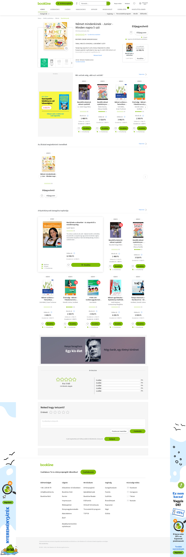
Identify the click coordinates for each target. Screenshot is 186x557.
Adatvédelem (67, 513)
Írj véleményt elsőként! (94, 34)
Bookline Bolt (45, 496)
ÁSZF (64, 518)
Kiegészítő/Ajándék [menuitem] (139, 9)
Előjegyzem (141, 32)
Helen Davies (102, 107)
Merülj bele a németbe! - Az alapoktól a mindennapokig (81, 223)
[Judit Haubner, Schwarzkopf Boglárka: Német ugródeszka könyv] (115, 287)
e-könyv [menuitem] (67, 9)
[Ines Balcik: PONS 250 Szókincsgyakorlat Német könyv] (93, 287)
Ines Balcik (93, 302)
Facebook (133, 488)
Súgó (107, 509)
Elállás (107, 513)
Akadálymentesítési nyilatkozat (69, 525)
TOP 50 (86, 513)
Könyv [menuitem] (42, 9)
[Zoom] (66, 48)
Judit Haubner (115, 302)
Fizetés (107, 492)
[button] (71, 62)
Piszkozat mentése (119, 431)
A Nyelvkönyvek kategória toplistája (53, 210)
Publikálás (138, 431)
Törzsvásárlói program (123, 14)
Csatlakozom (88, 472)
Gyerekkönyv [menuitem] (55, 9)
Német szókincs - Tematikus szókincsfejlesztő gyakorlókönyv (121, 103)
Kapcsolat (109, 505)
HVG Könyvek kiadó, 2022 (82, 31)
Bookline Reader (90, 496)
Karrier (64, 496)
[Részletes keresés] (77, 3)
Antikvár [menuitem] (94, 9)
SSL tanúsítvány (43, 543)
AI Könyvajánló (65, 3)
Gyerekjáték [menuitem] (123, 8)
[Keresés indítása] (108, 3)
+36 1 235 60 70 (45, 488)
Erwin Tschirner (121, 109)
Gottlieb (139, 109)
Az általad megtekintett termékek (52, 144)
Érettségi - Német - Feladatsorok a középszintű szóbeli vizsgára (139, 103)
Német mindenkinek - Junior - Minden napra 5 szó (48, 175)
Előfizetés (143, 14)
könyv (84, 81)
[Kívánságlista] (134, 3)
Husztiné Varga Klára (84, 107)
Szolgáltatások (110, 488)
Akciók (135, 14)
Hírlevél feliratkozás (91, 505)
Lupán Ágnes (71, 228)
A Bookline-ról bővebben (71, 488)
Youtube (133, 500)
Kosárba (140, 58)
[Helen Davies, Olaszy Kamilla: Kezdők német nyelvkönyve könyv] (102, 92)
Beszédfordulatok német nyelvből (84, 103)
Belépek (127, 3)
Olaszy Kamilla (102, 109)
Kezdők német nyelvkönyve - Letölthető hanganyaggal (102, 103)
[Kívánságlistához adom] (131, 32)
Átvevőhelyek (110, 500)
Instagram (134, 492)
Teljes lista (142, 74)
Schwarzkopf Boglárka (115, 304)
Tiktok (132, 496)
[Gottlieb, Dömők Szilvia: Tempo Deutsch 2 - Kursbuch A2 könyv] (138, 287)
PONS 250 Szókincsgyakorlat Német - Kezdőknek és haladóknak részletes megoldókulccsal (93, 298)
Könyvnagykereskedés (70, 509)
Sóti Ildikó (121, 107)
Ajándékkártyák (89, 492)
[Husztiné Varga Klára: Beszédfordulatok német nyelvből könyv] (84, 92)
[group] (44, 62)
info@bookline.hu (47, 492)
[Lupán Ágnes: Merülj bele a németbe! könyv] (52, 234)
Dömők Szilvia (139, 107)
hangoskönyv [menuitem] (81, 9)
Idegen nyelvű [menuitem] (107, 9)
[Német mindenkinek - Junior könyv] (55, 36)
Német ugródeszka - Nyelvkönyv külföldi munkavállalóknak (115, 298)
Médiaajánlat (67, 505)
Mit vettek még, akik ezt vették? (89, 75)
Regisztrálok (118, 3)
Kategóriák (43, 14)
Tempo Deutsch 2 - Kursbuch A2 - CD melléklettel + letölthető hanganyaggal (138, 298)
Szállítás (108, 496)
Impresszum (66, 500)
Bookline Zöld (67, 492)
